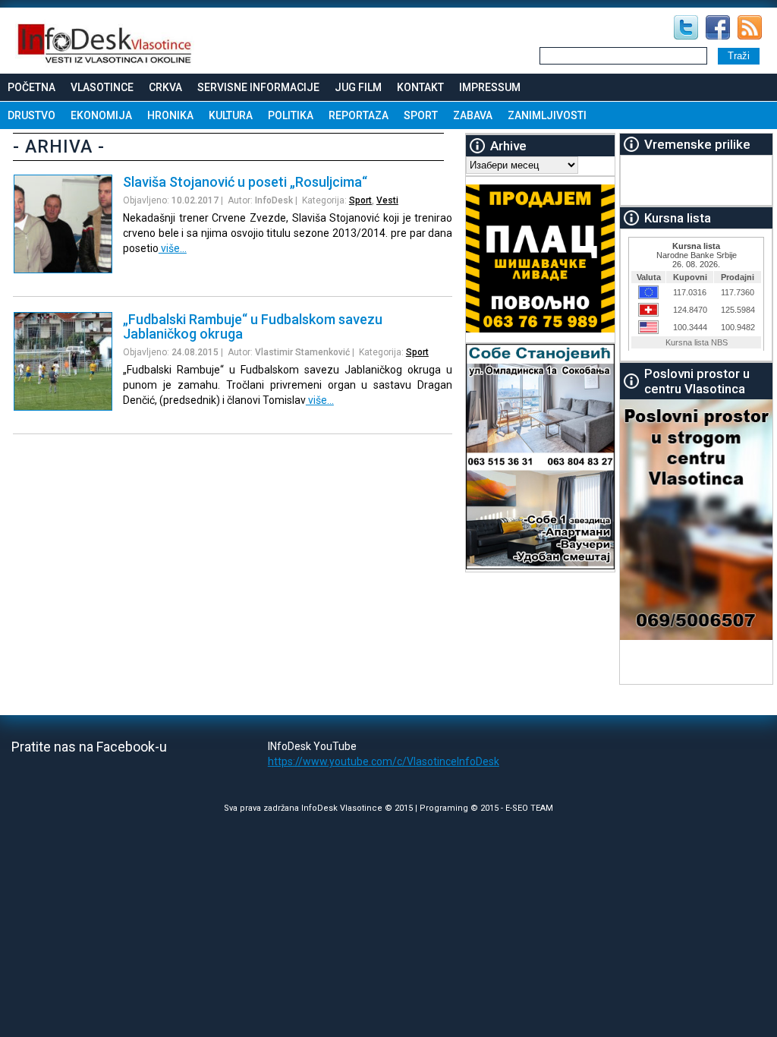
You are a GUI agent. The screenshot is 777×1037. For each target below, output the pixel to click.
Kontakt (420, 87)
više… (173, 248)
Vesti (387, 200)
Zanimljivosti (547, 115)
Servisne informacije (258, 87)
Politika (290, 115)
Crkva (165, 87)
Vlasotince (102, 87)
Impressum (490, 87)
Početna (31, 87)
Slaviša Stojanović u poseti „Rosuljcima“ (245, 182)
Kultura (231, 115)
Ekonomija (101, 115)
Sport (421, 115)
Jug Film (358, 87)
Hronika (170, 115)
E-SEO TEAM (529, 808)
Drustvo (31, 115)
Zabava (472, 115)
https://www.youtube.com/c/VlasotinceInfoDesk (383, 761)
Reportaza (358, 115)
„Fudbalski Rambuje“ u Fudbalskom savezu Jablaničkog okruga (252, 326)
